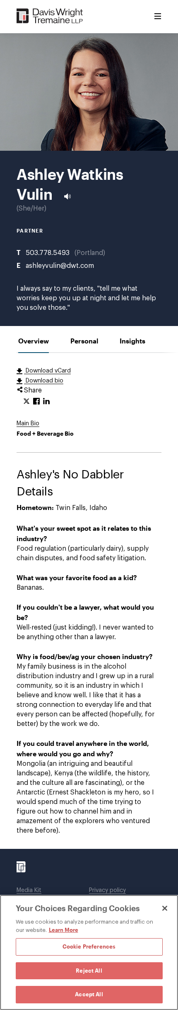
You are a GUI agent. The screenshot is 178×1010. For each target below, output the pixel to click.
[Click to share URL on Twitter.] (26, 401)
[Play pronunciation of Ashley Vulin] (67, 196)
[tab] (33, 341)
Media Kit (29, 890)
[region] (89, 952)
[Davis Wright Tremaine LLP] (50, 16)
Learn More (63, 930)
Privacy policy (107, 890)
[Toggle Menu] (157, 16)
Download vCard (47, 371)
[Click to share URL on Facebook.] (36, 401)
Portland (90, 253)
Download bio (43, 381)
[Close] (165, 908)
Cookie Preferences (89, 946)
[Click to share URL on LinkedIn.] (46, 401)
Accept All (89, 994)
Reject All (89, 970)
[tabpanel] (89, 601)
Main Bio (28, 424)
